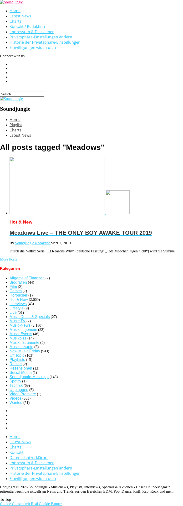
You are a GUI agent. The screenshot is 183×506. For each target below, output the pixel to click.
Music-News (20, 325)
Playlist (16, 124)
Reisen (16, 364)
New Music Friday (25, 351)
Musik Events (21, 334)
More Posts (8, 259)
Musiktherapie (21, 347)
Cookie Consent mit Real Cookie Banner (31, 504)
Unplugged (19, 390)
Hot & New (19, 299)
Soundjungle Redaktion (33, 243)
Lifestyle (17, 308)
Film (13, 287)
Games (16, 291)
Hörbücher (18, 295)
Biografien (18, 282)
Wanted (16, 403)
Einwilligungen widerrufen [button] (33, 47)
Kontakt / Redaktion (27, 26)
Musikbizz (18, 338)
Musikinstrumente (24, 342)
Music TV (17, 321)
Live (13, 312)
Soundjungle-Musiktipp (29, 377)
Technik (16, 385)
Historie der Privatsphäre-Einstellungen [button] (45, 42)
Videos (15, 398)
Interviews (18, 304)
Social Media (21, 372)
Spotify (15, 381)
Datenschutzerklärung (30, 457)
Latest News (20, 16)
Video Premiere (23, 394)
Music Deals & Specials (30, 317)
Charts (15, 21)
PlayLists (17, 360)
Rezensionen (21, 368)
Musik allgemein (23, 330)
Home (15, 10)
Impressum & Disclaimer (32, 31)
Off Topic (17, 355)
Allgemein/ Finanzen (27, 278)
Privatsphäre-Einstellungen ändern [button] (41, 37)
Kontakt (17, 452)
